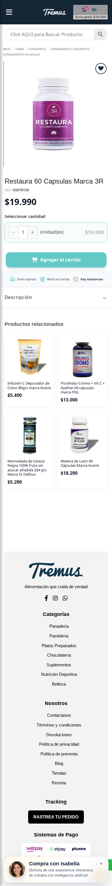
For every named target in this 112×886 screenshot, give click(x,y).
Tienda (19, 49)
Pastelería (58, 635)
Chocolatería (59, 655)
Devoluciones (59, 734)
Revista (59, 782)
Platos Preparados (59, 645)
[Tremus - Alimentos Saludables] (45, 12)
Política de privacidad (59, 744)
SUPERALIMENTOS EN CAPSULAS (21, 54)
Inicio (7, 49)
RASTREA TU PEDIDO (56, 816)
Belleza (59, 684)
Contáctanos (59, 715)
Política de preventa (59, 753)
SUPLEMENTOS (37, 49)
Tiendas (59, 773)
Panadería (59, 626)
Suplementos (59, 664)
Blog (59, 763)
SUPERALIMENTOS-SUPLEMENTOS (70, 49)
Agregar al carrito (60, 260)
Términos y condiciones (58, 724)
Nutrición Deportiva (59, 674)
